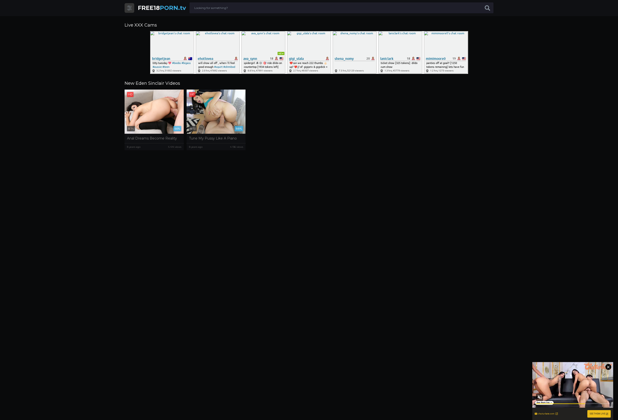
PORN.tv (162, 8)
